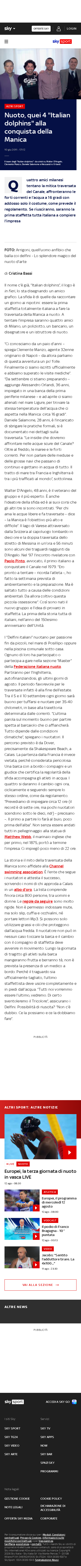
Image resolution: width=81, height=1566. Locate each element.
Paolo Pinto (14, 561)
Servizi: (45, 1419)
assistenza (22, 1544)
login (71, 28)
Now (44, 1445)
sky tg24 (11, 1437)
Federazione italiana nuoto (37, 666)
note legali (13, 1507)
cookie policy (51, 1498)
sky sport (12, 1428)
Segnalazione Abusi (47, 1559)
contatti (37, 1544)
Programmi (49, 1471)
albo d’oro (23, 889)
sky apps (47, 1437)
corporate (48, 1518)
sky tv (45, 1428)
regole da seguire (37, 901)
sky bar (46, 1454)
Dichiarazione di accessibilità (52, 1508)
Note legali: (12, 1489)
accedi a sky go (58, 1401)
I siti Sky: (10, 1419)
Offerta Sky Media (18, 1518)
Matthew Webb (17, 836)
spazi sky (47, 1462)
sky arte (11, 1454)
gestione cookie (17, 1498)
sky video (11, 1445)
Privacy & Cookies (30, 1537)
